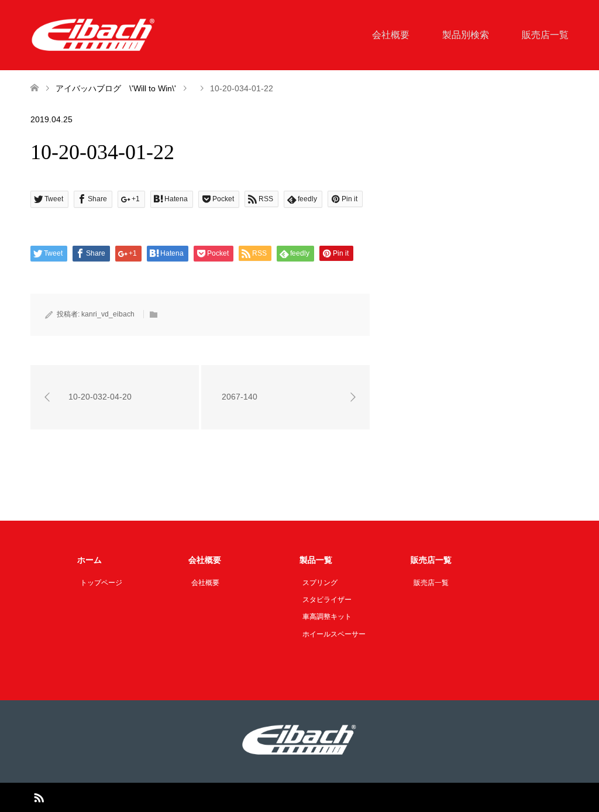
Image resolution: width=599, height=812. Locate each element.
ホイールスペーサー (334, 634)
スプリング (320, 583)
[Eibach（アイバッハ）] (93, 34)
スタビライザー (327, 600)
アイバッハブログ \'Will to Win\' (116, 88)
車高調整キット (327, 617)
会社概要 (390, 35)
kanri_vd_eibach (108, 314)
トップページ (101, 583)
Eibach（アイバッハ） (285, 797)
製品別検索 (465, 35)
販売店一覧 (545, 35)
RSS (39, 797)
